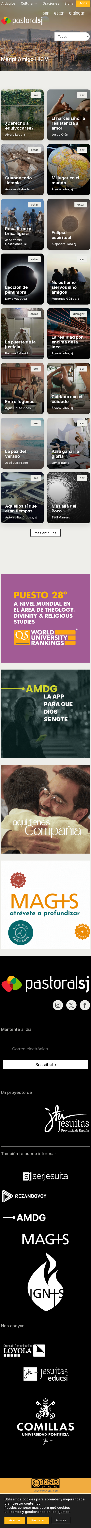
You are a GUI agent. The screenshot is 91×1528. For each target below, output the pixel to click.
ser (46, 13)
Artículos (8, 3)
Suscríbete (45, 1064)
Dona (83, 3)
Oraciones (50, 3)
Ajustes (61, 1520)
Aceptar (14, 1520)
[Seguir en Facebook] (85, 1005)
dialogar (77, 13)
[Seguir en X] (71, 1005)
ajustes (63, 1512)
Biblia (69, 3)
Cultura (27, 3)
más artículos (45, 533)
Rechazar (38, 1520)
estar (59, 13)
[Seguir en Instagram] (58, 1005)
